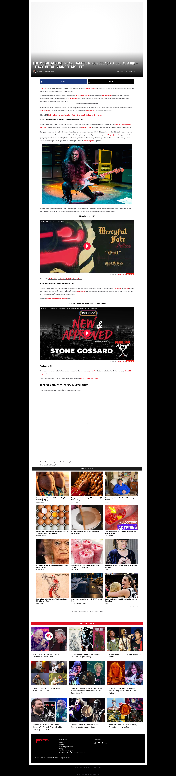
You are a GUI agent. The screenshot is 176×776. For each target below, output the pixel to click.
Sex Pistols (81, 291)
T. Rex (127, 288)
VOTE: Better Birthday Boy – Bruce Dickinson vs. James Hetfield (46, 655)
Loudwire (121, 274)
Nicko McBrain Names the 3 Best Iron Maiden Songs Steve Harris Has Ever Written (123, 690)
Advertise (61, 744)
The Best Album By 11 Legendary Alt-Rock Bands (125, 655)
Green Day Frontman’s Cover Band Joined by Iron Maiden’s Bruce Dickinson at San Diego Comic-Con (86, 690)
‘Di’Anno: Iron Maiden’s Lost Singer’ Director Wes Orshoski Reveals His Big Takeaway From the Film (47, 727)
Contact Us (62, 742)
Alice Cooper (118, 288)
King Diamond (44, 110)
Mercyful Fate (90, 110)
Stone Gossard (91, 88)
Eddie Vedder (72, 99)
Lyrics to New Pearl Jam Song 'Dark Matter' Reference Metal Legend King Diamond (75, 115)
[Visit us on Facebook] (103, 742)
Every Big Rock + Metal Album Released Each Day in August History (85, 655)
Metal (49, 465)
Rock (56, 465)
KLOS (77, 96)
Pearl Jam (43, 88)
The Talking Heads (89, 141)
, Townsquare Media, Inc (52, 757)
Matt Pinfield (85, 96)
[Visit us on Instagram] (96, 742)
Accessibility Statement (66, 747)
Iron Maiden (51, 462)
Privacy (61, 749)
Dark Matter (92, 371)
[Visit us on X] (107, 742)
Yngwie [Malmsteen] (114, 135)
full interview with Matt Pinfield (56, 299)
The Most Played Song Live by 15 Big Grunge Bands (65, 279)
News (52, 465)
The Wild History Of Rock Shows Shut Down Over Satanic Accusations (85, 726)
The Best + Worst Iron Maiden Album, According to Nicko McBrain (123, 726)
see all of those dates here (89, 378)
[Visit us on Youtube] (99, 742)
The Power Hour (107, 96)
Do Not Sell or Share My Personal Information (72, 753)
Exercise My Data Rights (66, 751)
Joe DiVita (39, 71)
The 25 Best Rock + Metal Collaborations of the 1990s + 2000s (48, 689)
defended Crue (86, 127)
